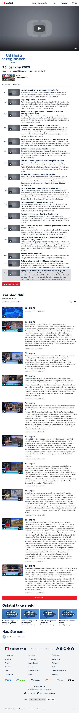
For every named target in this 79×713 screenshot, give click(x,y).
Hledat (54, 3)
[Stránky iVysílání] (35, 681)
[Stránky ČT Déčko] (48, 681)
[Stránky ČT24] (8, 681)
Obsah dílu (6, 85)
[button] (39, 28)
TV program (9, 655)
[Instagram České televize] (57, 648)
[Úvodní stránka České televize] (15, 648)
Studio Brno (56, 659)
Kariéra (54, 667)
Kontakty (55, 674)
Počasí (30, 667)
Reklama (8, 659)
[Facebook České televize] (61, 648)
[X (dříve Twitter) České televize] (68, 648)
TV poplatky (32, 659)
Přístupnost (39, 709)
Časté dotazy (9, 674)
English (19, 709)
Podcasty (55, 663)
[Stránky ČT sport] (20, 681)
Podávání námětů (34, 671)
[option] (34, 699)
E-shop (7, 671)
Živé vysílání (56, 655)
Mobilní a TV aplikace (59, 671)
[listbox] (42, 699)
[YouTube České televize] (64, 648)
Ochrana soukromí (29, 709)
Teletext (8, 663)
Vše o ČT (31, 674)
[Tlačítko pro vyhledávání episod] (70, 301)
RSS (73, 709)
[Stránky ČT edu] (71, 681)
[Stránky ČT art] (60, 681)
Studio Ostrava (33, 663)
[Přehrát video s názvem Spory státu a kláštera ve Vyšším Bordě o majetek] (39, 28)
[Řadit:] (75, 301)
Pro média (31, 655)
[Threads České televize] (72, 648)
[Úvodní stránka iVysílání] (9, 3)
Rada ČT (7, 667)
